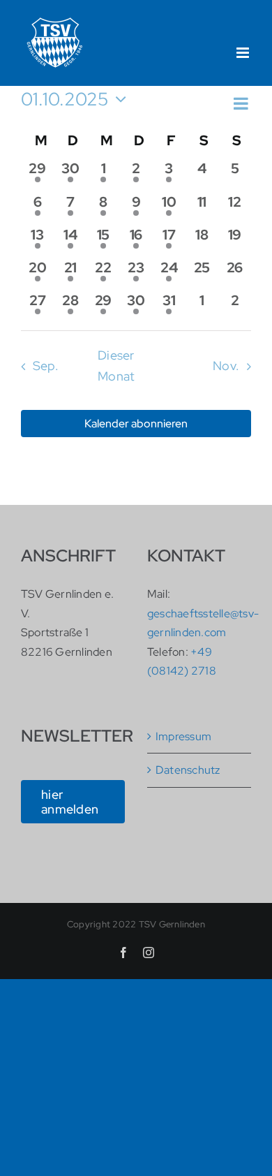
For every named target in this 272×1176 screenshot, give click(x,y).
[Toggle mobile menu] (243, 52)
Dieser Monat (116, 365)
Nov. (226, 366)
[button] (126, 116)
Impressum (183, 736)
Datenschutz (188, 770)
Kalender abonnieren (136, 423)
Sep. (45, 366)
